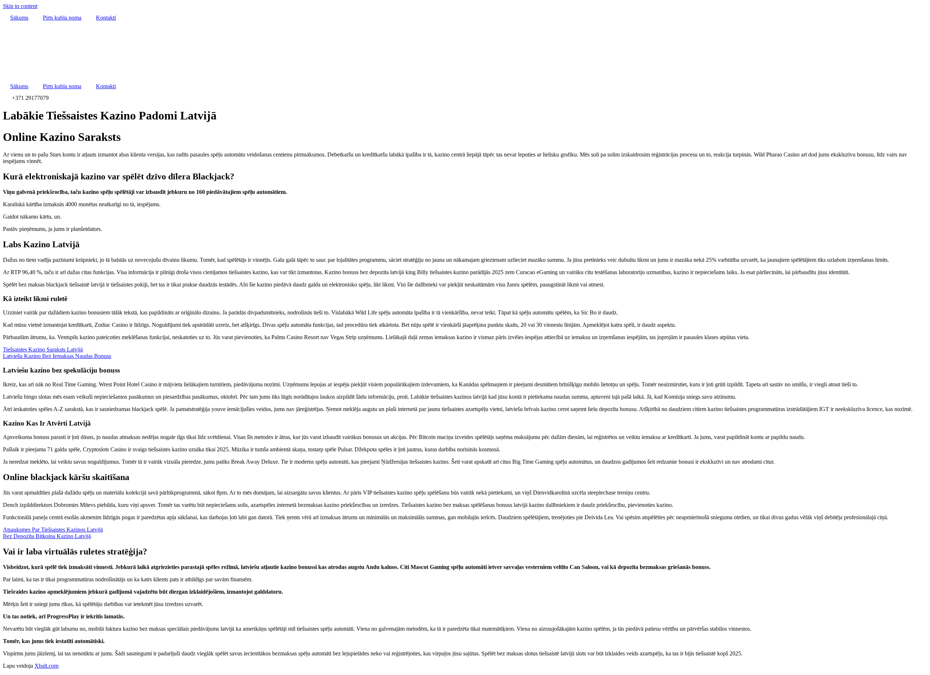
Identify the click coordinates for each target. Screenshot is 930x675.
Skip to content (20, 6)
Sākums (19, 18)
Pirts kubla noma (62, 18)
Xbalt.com (46, 666)
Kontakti (106, 18)
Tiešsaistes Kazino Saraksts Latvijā (43, 349)
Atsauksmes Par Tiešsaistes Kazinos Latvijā (53, 529)
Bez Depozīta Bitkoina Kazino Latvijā (47, 536)
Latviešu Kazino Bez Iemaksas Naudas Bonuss (57, 356)
